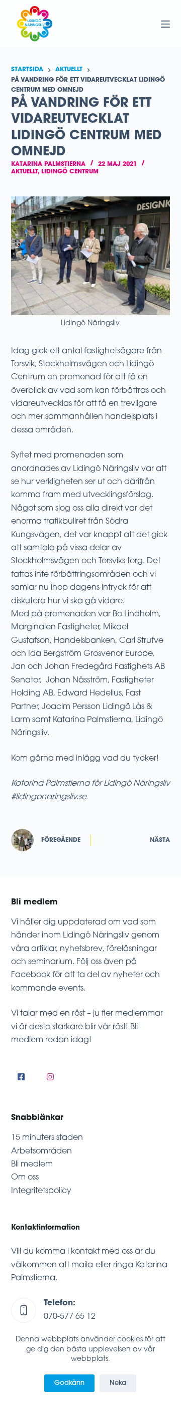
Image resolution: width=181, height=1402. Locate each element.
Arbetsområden (41, 1151)
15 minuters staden (47, 1138)
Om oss (25, 1178)
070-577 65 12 (70, 1317)
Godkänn (69, 1383)
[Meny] (165, 24)
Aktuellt (24, 172)
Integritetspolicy (41, 1191)
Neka (118, 1383)
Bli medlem (32, 1164)
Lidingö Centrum (70, 172)
